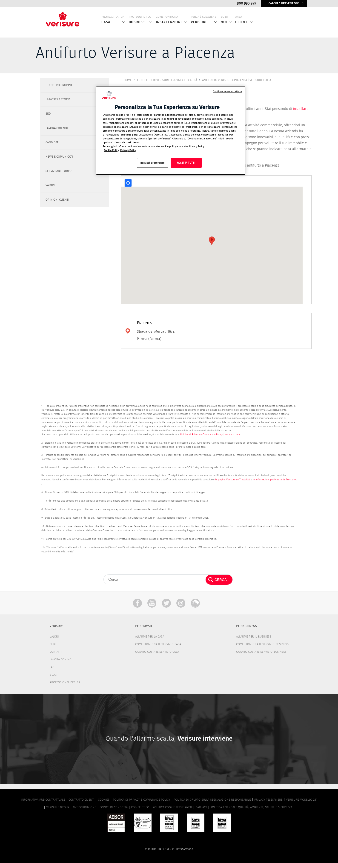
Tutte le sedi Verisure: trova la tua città (167, 80)
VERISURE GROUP (57, 807)
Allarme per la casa (149, 636)
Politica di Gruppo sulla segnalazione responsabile (212, 799)
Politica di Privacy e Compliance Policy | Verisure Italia (210, 434)
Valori (50, 185)
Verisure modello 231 (301, 799)
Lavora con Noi (57, 128)
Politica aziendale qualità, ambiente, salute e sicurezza (251, 807)
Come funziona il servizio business (262, 644)
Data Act (201, 807)
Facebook (137, 603)
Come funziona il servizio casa (158, 644)
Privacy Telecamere (268, 799)
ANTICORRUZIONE (84, 807)
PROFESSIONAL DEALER (65, 682)
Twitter (166, 603)
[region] (170, 130)
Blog (53, 674)
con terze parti (129, 134)
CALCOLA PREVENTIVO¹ (284, 3)
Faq (52, 667)
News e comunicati (59, 156)
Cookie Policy (111, 150)
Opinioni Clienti (57, 199)
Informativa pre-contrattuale (43, 799)
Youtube (151, 603)
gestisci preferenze (152, 163)
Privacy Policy (128, 150)
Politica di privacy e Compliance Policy (141, 799)
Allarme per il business (253, 636)
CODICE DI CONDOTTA (114, 807)
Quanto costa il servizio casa (157, 651)
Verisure (195, 603)
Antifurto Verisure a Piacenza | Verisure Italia (236, 80)
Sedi (49, 113)
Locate (128, 183)
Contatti (56, 651)
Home (128, 80)
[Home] (62, 18)
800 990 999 (246, 3)
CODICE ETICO (140, 807)
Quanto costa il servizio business (261, 651)
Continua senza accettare (227, 91)
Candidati (52, 142)
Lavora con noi (61, 659)
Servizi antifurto (59, 171)
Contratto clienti (82, 799)
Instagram (180, 603)
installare (301, 109)
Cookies (103, 799)
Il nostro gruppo (59, 85)
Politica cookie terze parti (172, 807)
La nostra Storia (58, 99)
